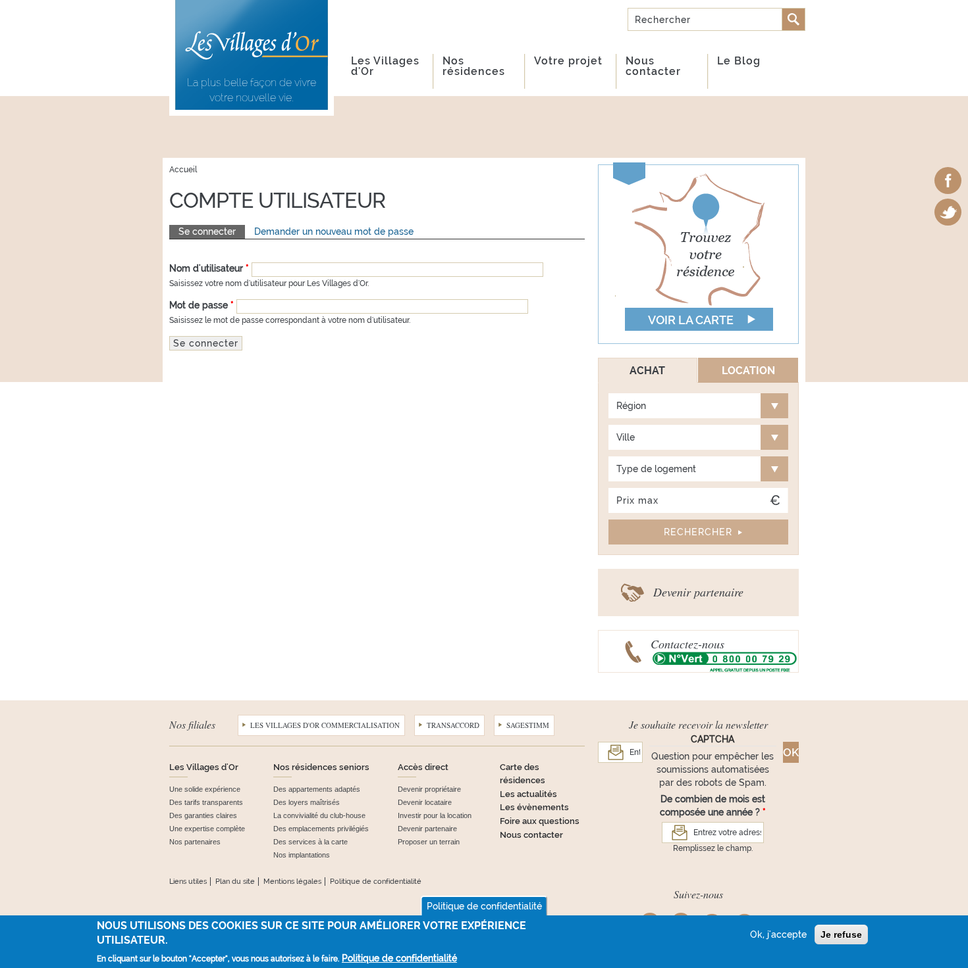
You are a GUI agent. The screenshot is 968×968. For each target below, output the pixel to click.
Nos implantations (301, 855)
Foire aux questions (539, 821)
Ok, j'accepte (778, 934)
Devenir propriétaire (429, 789)
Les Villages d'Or (385, 66)
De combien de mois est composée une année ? (713, 805)
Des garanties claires (203, 815)
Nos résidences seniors (321, 767)
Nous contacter (653, 66)
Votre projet (568, 61)
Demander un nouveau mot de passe (334, 231)
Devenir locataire (425, 802)
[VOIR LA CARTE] (698, 253)
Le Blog (739, 61)
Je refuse (841, 934)
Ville (625, 437)
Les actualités (528, 794)
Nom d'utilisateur (209, 268)
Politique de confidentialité (375, 881)
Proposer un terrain (429, 842)
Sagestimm (527, 725)
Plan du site (235, 881)
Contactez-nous (687, 644)
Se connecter (211, 231)
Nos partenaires (195, 842)
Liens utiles (188, 881)
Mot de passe (201, 305)
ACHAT (647, 370)
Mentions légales (292, 881)
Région (631, 405)
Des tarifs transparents (206, 802)
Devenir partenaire (698, 592)
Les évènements (534, 807)
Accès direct (423, 767)
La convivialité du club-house (319, 815)
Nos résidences (474, 66)
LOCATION (748, 370)
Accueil (183, 169)
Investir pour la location (434, 815)
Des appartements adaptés (316, 789)
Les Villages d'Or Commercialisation (325, 725)
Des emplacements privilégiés (321, 829)
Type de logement (656, 469)
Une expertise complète (207, 829)
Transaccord (453, 725)
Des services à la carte (310, 842)
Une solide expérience (204, 789)
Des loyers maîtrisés (306, 802)
